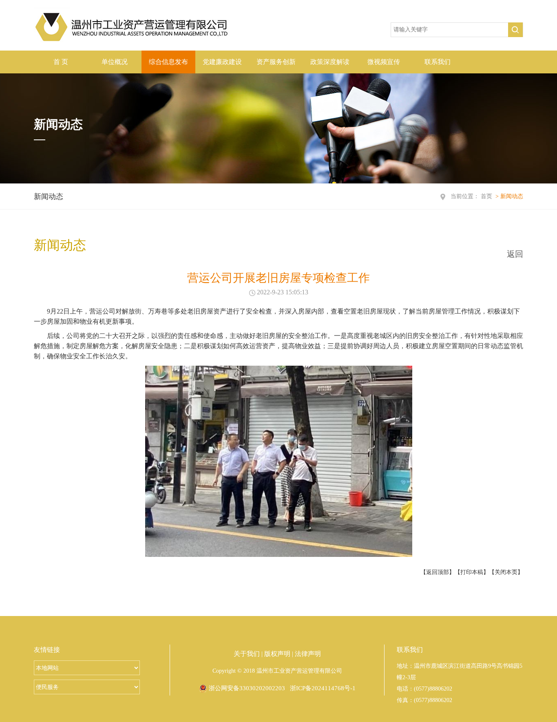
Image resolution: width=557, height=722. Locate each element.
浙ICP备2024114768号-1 (323, 688)
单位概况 (115, 61)
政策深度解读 (329, 61)
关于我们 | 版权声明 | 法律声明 (277, 653)
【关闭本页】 (506, 572)
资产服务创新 (276, 61)
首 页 (60, 61)
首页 (486, 196)
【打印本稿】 (472, 572)
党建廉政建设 (222, 61)
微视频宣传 (383, 61)
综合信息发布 (168, 61)
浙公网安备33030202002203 (246, 688)
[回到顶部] (536, 190)
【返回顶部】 (437, 572)
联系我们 (437, 61)
